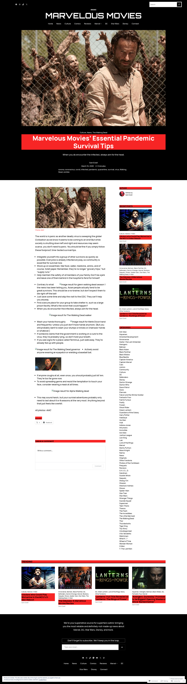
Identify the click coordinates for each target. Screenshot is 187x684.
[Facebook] (16, 4)
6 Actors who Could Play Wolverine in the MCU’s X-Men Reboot (135, 237)
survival (111, 169)
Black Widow (124, 354)
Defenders (122, 270)
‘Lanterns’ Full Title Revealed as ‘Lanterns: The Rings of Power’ (133, 315)
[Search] (179, 4)
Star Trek (123, 493)
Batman (130, 268)
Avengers (123, 344)
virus (117, 169)
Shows (128, 272)
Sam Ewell (93, 162)
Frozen (122, 405)
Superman (123, 503)
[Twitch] (104, 658)
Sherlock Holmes (126, 485)
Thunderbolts (125, 523)
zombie (66, 172)
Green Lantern (127, 309)
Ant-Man (123, 332)
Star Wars (143, 272)
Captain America (126, 359)
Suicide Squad (125, 501)
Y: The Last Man (125, 548)
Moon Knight (124, 450)
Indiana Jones (125, 425)
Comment (98, 466)
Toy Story (123, 528)
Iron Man (122, 432)
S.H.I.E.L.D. (124, 470)
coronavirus (70, 169)
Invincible (123, 430)
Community (124, 369)
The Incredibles (125, 513)
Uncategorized (125, 531)
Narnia (122, 453)
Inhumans (123, 427)
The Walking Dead (100, 132)
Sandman (123, 473)
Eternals (122, 392)
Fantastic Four (125, 397)
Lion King (123, 437)
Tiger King (123, 526)
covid (78, 169)
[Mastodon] (93, 658)
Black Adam (124, 349)
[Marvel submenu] (101, 23)
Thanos (122, 508)
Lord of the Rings (138, 309)
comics (122, 367)
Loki (121, 440)
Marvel (127, 234)
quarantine (102, 169)
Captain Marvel (125, 362)
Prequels (123, 465)
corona (61, 169)
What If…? (123, 538)
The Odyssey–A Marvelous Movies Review (130, 278)
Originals (123, 458)
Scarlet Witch (125, 475)
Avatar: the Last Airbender (130, 342)
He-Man (122, 420)
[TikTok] (23, 4)
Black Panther (138, 268)
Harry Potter (124, 415)
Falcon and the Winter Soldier (131, 395)
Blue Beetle (124, 357)
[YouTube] (97, 658)
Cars (121, 364)
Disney (122, 379)
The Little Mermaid (127, 516)
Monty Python (125, 448)
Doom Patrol (124, 387)
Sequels (122, 272)
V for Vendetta (125, 533)
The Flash (123, 511)
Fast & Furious (125, 400)
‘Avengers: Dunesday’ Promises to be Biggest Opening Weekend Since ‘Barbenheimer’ (148, 599)
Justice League (125, 435)
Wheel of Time (125, 541)
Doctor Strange (132, 270)
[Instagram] (20, 4)
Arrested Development (128, 337)
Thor (121, 521)
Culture (83, 132)
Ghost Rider (124, 407)
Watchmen (123, 536)
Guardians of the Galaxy (129, 412)
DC (145, 268)
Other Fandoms (124, 311)
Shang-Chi (123, 480)
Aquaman (123, 334)
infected (84, 169)
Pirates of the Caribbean (129, 463)
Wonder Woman (125, 543)
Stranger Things (126, 498)
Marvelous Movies (93, 15)
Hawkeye (123, 417)
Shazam (122, 483)
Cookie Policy (43, 680)
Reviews (146, 270)
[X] (26, 4)
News (89, 132)
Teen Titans (124, 506)
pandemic (93, 169)
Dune (121, 390)
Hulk (121, 422)
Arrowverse (123, 268)
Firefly (121, 402)
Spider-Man (135, 272)
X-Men (133, 234)
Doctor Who (124, 384)
